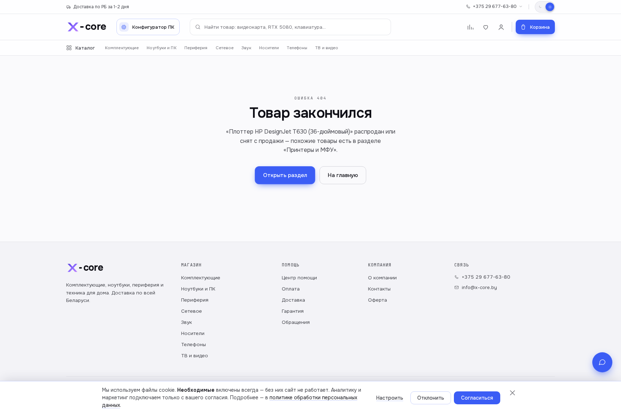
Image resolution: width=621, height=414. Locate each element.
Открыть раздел (285, 175)
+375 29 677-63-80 (494, 6)
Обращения (296, 322)
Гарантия (293, 311)
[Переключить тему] (545, 7)
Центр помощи (299, 278)
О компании (382, 278)
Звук (246, 48)
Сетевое (225, 48)
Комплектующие (122, 48)
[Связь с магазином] (602, 362)
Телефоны (297, 48)
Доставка (293, 300)
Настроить (389, 398)
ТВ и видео (326, 48)
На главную (343, 175)
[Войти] (501, 27)
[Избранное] (486, 27)
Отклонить (430, 398)
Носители (269, 48)
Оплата (291, 289)
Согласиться (477, 398)
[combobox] (290, 27)
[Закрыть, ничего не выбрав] (512, 392)
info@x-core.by (479, 287)
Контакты (379, 289)
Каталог (85, 48)
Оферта (377, 300)
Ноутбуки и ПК (161, 48)
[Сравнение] (470, 27)
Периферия (196, 48)
